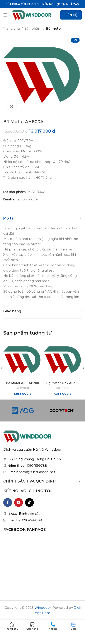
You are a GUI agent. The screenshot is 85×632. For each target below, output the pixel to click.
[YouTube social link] (18, 502)
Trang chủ (11, 28)
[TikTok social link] (29, 502)
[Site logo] (31, 15)
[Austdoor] (22, 410)
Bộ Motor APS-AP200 (22, 383)
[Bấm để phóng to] (11, 106)
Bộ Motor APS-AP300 (62, 383)
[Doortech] (62, 410)
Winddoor (42, 607)
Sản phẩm (32, 28)
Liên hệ (71, 15)
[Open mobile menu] (5, 15)
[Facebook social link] (7, 502)
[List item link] (42, 465)
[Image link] (27, 436)
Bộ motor (54, 28)
